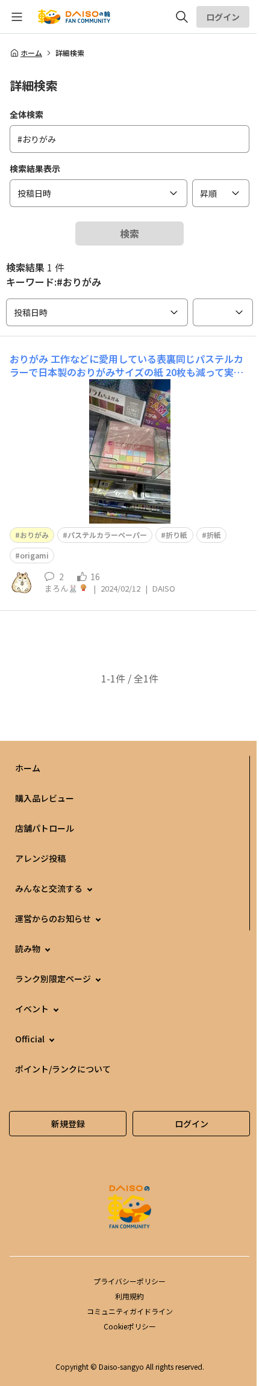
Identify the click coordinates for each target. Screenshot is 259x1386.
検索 (129, 233)
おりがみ (34, 535)
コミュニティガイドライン (130, 1311)
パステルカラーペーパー (107, 535)
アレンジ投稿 (40, 858)
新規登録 (68, 1124)
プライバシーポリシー (129, 1281)
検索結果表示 (35, 168)
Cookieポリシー (130, 1326)
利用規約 (129, 1296)
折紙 (214, 535)
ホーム (31, 53)
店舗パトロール (44, 828)
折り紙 (176, 535)
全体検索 (26, 114)
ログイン (223, 17)
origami (34, 555)
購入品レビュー (44, 798)
